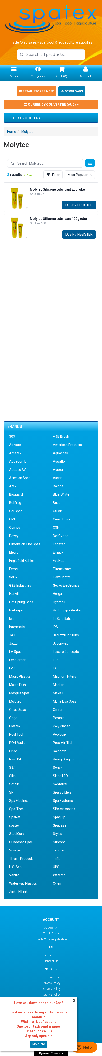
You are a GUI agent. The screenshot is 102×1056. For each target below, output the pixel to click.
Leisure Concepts (66, 652)
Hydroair (59, 602)
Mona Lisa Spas (64, 701)
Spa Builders (62, 792)
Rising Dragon (63, 759)
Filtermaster (62, 569)
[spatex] (51, 18)
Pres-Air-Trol (62, 743)
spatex (14, 825)
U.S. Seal (15, 867)
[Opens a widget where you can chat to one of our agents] (84, 1048)
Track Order (51, 933)
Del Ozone (60, 536)
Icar (12, 618)
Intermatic (17, 627)
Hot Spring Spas (21, 602)
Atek (12, 486)
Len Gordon (17, 660)
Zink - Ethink (18, 892)
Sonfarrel (60, 784)
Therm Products (21, 858)
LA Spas (15, 652)
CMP (12, 519)
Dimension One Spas (24, 544)
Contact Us (51, 961)
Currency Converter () (52, 104)
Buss (56, 503)
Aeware (15, 445)
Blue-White (61, 494)
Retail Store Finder (38, 91)
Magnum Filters (64, 676)
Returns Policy (51, 994)
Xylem (57, 883)
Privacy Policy (51, 983)
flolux (13, 577)
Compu (14, 527)
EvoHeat (59, 561)
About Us (51, 955)
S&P (12, 767)
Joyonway (60, 643)
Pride (13, 751)
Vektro (14, 875)
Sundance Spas (21, 842)
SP (11, 792)
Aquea (58, 469)
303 (12, 436)
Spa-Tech (16, 809)
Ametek (15, 453)
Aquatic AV (17, 469)
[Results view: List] (90, 163)
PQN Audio (17, 743)
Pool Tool (16, 734)
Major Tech (17, 685)
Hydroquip (16, 610)
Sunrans (59, 842)
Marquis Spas (19, 693)
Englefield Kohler (21, 561)
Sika (12, 776)
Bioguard (16, 494)
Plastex (14, 726)
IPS (55, 627)
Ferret (13, 569)
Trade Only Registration (51, 939)
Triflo (56, 858)
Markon (58, 685)
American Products (67, 445)
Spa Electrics (18, 801)
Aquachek (60, 453)
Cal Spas (15, 511)
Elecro (14, 552)
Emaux (58, 552)
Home (11, 132)
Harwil (14, 594)
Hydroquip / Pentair (67, 610)
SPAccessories (64, 809)
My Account (51, 927)
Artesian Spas (19, 478)
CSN (56, 527)
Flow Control (62, 577)
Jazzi (13, 643)
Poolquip (59, 734)
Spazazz (59, 825)
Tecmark (59, 850)
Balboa (58, 486)
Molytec (27, 132)
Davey (14, 536)
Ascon (57, 478)
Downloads (73, 91)
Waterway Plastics (23, 883)
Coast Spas (61, 519)
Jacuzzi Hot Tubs (66, 635)
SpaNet (14, 817)
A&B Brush (61, 436)
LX (55, 668)
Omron (58, 709)
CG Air (57, 511)
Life (56, 660)
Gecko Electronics (66, 585)
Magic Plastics (20, 676)
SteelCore (16, 834)
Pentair (58, 718)
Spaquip (59, 817)
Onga (13, 718)
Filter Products (23, 118)
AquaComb (17, 461)
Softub (14, 784)
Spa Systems (63, 801)
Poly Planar (61, 726)
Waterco (59, 875)
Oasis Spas (17, 709)
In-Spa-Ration (63, 618)
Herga (57, 594)
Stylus (57, 834)
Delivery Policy (51, 989)
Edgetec (59, 544)
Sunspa (15, 850)
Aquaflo (59, 461)
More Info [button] (38, 1044)
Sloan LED (60, 776)
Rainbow (59, 751)
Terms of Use (51, 977)
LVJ (12, 668)
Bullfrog (15, 503)
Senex (57, 767)
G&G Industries (20, 585)
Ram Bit (15, 759)
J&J (12, 635)
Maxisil (58, 693)
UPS (56, 867)
